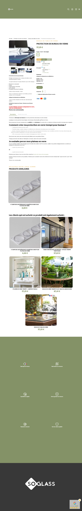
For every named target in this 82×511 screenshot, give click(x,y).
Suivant (40, 87)
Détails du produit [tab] (22, 114)
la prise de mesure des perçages (40, 154)
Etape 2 (44, 59)
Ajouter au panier (54, 91)
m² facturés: (39, 83)
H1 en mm (38, 68)
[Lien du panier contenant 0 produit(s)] (76, 9)
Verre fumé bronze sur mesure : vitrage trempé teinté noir (57, 250)
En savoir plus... (45, 65)
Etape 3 (49, 59)
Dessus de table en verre (41, 327)
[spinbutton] (46, 62)
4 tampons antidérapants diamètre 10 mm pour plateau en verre (24, 205)
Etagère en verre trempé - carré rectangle (25, 289)
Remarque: (38, 74)
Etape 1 (39, 59)
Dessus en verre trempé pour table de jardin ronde (57, 289)
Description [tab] (13, 114)
